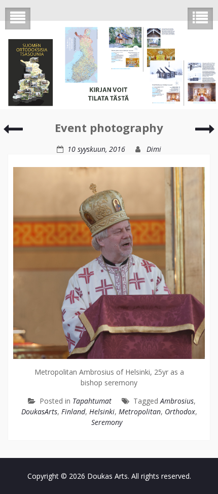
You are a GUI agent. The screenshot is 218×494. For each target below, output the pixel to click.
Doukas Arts (107, 476)
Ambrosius (177, 401)
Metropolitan (140, 411)
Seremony (106, 422)
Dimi (154, 149)
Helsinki (102, 411)
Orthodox (180, 411)
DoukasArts (39, 411)
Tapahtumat (92, 401)
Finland (73, 411)
